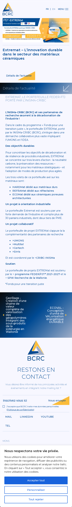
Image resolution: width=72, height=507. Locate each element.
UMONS (19, 240)
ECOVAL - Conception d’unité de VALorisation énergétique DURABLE (54, 315)
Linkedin (26, 416)
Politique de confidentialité (20, 409)
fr (47, 9)
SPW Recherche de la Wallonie (27, 277)
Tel (7, 425)
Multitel (19, 244)
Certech (19, 248)
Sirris (17, 251)
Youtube (47, 416)
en (53, 9)
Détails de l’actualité (19, 75)
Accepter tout (36, 480)
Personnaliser (36, 490)
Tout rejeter (36, 499)
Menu (61, 9)
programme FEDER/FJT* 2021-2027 (37, 274)
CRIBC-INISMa (45, 257)
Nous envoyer (57, 400)
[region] (36, 476)
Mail (8, 416)
